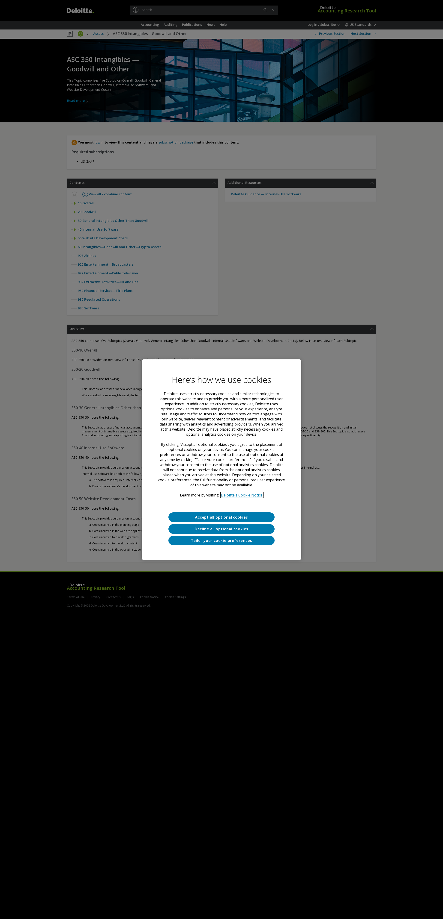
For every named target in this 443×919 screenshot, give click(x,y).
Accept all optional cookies (221, 517)
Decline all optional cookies (221, 528)
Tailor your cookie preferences (221, 540)
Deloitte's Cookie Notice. (242, 495)
